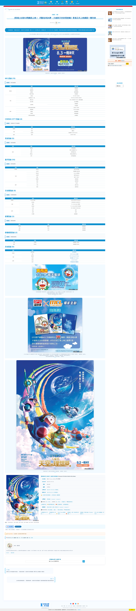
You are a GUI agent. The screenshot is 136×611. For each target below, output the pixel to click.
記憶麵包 (120, 65)
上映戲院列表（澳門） (52, 513)
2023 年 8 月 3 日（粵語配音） (52, 492)
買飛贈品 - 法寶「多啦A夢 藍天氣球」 (73, 513)
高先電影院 (74, 252)
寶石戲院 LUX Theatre (74, 257)
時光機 (113, 65)
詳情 (32, 537)
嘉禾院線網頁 (13, 163)
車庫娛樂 (48, 499)
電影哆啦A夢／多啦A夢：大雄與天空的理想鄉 (49, 476)
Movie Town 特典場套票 (61, 513)
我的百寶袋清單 (18, 526)
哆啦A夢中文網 (11, 9)
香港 (6, 529)
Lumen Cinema (74, 259)
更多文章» (12, 552)
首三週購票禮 (59, 504)
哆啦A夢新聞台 (17, 9)
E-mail (7, 552)
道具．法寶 (57, 3)
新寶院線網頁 (13, 220)
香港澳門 (53, 14)
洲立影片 (18, 529)
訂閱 (84, 561)
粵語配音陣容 (67, 509)
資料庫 (62, 3)
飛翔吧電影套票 (51, 504)
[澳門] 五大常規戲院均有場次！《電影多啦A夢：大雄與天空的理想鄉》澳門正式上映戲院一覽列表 (25, 571)
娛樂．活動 (72, 3)
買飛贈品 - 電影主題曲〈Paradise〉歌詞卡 (87, 513)
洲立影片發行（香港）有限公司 (52, 507)
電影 (57, 14)
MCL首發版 (50, 509)
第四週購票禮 (65, 504)
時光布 (118, 65)
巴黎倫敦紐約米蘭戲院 (74, 261)
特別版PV (63, 501)
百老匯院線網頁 (13, 194)
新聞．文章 (51, 3)
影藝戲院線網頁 (13, 236)
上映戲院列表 (43, 504)
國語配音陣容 (69, 501)
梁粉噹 (59, 22)
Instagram (58, 499)
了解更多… (79, 609)
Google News (10, 533)
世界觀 (66, 3)
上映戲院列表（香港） (44, 513)
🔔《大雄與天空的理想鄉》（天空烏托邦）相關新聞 (50, 495)
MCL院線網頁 (13, 82)
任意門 (111, 65)
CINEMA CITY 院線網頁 (15, 123)
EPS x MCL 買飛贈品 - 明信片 (99, 513)
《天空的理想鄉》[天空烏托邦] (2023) (27, 529)
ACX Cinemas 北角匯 (74, 254)
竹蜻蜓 (115, 65)
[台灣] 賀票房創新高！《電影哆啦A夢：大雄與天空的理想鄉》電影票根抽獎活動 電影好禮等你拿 (35, 580)
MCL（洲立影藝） (12, 529)
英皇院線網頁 (13, 142)
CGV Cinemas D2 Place (74, 256)
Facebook (53, 499)
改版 (54, 509)
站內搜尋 (77, 3)
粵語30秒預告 (60, 509)
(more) (122, 60)
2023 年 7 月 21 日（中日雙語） (53, 489)
